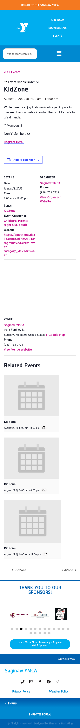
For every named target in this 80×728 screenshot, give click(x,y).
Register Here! (14, 142)
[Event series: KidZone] (44, 427)
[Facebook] (49, 681)
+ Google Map (55, 334)
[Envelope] (31, 681)
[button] (12, 629)
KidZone (9, 210)
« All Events (12, 72)
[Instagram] (57, 681)
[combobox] (20, 53)
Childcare (10, 220)
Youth (23, 224)
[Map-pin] (40, 681)
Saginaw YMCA (50, 183)
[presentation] (31, 396)
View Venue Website (18, 349)
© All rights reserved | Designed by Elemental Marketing (40, 723)
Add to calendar (24, 160)
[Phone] (22, 681)
